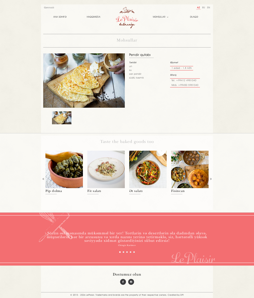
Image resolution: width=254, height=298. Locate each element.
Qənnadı (49, 8)
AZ (198, 8)
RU (203, 8)
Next (211, 179)
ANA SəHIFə (60, 17)
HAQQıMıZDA (93, 17)
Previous (43, 179)
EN (208, 8)
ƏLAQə (194, 17)
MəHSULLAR (159, 17)
